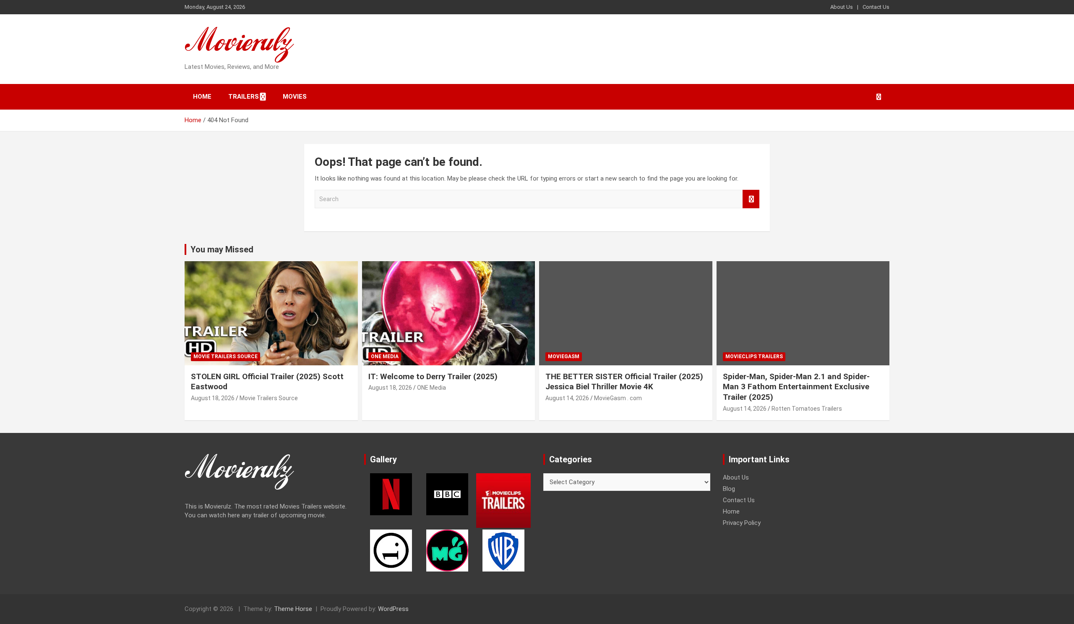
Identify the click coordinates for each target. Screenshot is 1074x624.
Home (202, 96)
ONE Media (385, 356)
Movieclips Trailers (754, 356)
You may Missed (221, 249)
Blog (729, 489)
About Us (841, 7)
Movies (295, 96)
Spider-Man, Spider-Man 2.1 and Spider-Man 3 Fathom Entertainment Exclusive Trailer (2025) (796, 387)
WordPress (393, 609)
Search (751, 199)
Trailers (243, 96)
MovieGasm (563, 356)
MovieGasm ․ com (618, 398)
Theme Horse (293, 609)
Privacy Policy (742, 523)
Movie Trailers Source (225, 356)
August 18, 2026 (213, 398)
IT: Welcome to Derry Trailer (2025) (433, 376)
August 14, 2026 (567, 398)
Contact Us (876, 7)
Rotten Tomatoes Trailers (807, 408)
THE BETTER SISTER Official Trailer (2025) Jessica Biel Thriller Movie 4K (624, 382)
